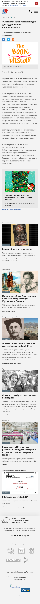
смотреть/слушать (18, 520)
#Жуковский (6, 311)
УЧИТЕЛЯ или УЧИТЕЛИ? (15, 497)
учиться (26, 520)
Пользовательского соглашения (17, 5)
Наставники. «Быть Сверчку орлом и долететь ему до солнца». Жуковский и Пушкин (19, 298)
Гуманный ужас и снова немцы (17, 249)
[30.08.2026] (20, 225)
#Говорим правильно (8, 507)
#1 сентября (5, 415)
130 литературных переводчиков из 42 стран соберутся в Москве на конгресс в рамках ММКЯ (19, 460)
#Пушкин (12, 311)
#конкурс (5, 209)
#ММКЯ (4, 465)
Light (3, 369)
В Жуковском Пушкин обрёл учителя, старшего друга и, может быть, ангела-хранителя (18, 306)
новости (14, 518)
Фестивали (5, 421)
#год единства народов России (11, 363)
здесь (27, 147)
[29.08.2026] (20, 423)
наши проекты (16, 523)
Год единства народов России (11, 317)
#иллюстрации (15, 209)
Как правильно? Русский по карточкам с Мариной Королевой (19, 502)
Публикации (6, 270)
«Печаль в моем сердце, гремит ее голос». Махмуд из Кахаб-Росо (18, 344)
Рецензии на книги (7, 223)
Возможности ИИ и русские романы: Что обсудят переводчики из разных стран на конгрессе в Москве (19, 451)
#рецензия (5, 264)
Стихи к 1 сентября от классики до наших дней (19, 396)
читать (22, 518)
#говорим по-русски (21, 507)
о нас (25, 523)
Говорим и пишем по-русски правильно (14, 470)
